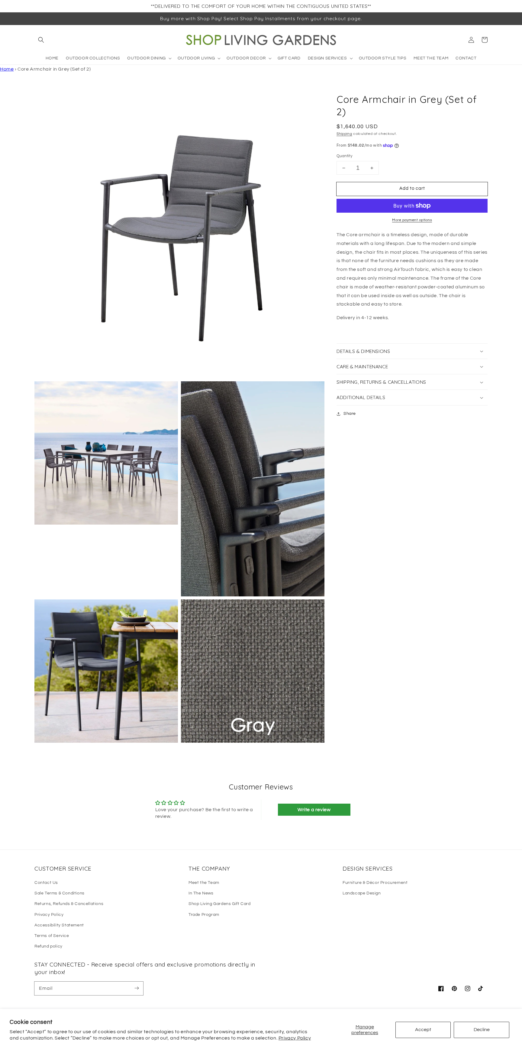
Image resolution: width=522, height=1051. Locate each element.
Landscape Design (362, 893)
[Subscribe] (136, 988)
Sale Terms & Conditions (59, 893)
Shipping (344, 134)
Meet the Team (203, 883)
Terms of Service (51, 936)
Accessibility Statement (59, 925)
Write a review (314, 809)
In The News (201, 893)
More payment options (412, 220)
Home (7, 69)
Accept (423, 1029)
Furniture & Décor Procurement (375, 883)
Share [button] (349, 413)
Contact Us (46, 883)
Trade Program (203, 915)
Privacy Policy (295, 1038)
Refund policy (48, 946)
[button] (41, 39)
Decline (482, 1029)
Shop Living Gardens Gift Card (219, 904)
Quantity (344, 156)
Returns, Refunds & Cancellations (68, 904)
